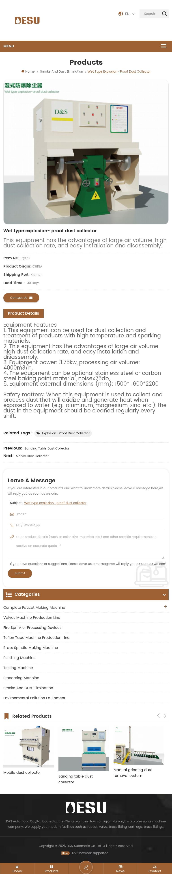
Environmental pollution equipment (34, 698)
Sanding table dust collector (47, 448)
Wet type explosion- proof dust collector (55, 503)
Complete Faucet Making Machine (34, 608)
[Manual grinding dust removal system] (139, 745)
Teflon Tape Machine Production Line (36, 638)
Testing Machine (18, 668)
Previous (158, 715)
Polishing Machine (19, 658)
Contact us (18, 297)
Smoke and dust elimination (28, 688)
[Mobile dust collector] (28, 746)
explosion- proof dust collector (66, 433)
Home (30, 71)
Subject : (48, 503)
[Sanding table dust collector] (83, 749)
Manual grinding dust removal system (133, 773)
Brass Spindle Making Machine (30, 648)
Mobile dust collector (32, 456)
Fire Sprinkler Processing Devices (32, 628)
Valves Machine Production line (31, 618)
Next (165, 715)
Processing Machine (21, 678)
